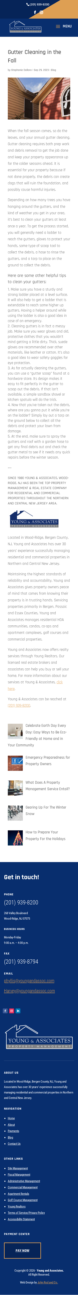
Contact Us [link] (14, 1144)
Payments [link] (13, 1131)
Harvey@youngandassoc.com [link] (29, 990)
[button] (62, 29)
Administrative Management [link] (24, 1181)
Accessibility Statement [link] (21, 1219)
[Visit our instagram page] (41, 14)
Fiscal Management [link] (19, 1174)
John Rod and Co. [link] (47, 1282)
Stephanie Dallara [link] (21, 70)
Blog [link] (53, 70)
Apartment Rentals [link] (18, 1194)
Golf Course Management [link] (23, 1200)
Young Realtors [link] (17, 1206)
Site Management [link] (18, 1168)
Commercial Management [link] (23, 1187)
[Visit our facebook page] (35, 14)
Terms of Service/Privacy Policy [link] (26, 1213)
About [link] (11, 1125)
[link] (25, 26)
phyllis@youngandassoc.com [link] (29, 980)
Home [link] (11, 1118)
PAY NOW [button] (22, 1250)
